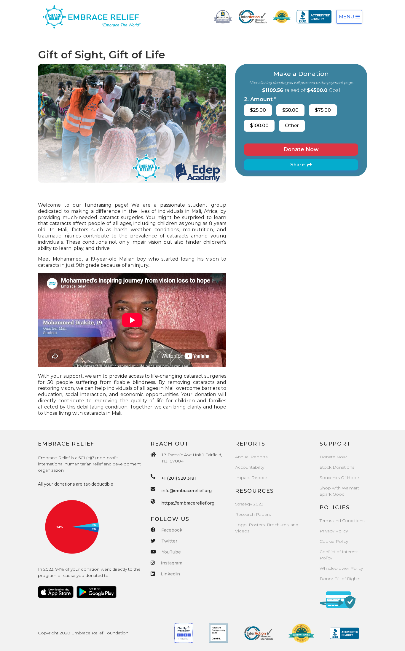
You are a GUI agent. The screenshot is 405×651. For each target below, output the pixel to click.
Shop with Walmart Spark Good (339, 491)
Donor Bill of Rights (340, 578)
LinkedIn (170, 574)
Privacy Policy (334, 531)
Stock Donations (337, 467)
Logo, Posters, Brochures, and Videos (266, 528)
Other (292, 125)
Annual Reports (251, 456)
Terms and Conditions (342, 520)
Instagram (171, 563)
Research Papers (253, 514)
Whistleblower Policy (341, 568)
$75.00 (323, 110)
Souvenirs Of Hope (339, 477)
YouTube (171, 552)
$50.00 (290, 110)
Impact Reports (251, 477)
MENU (347, 17)
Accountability (249, 467)
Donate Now (301, 149)
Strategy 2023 (249, 504)
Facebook (171, 530)
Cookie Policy (334, 541)
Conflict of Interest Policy (339, 555)
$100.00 (259, 125)
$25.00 (258, 110)
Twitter (169, 541)
